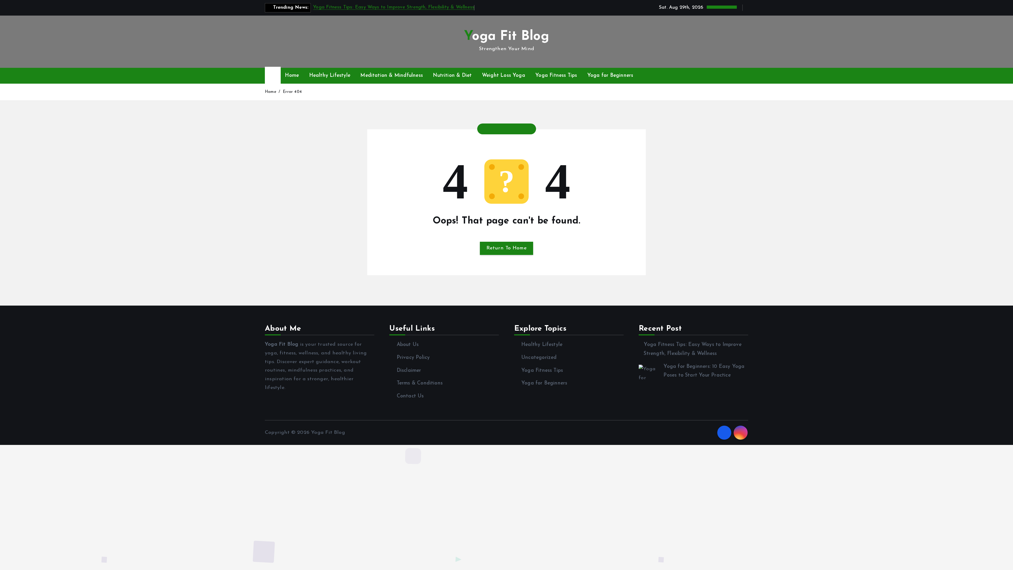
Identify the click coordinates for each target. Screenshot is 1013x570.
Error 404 (292, 92)
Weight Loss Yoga (503, 75)
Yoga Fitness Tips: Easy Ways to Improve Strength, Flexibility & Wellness (393, 7)
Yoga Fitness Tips (556, 75)
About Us (408, 344)
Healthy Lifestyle (329, 75)
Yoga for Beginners (610, 75)
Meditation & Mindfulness (391, 75)
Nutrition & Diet (452, 75)
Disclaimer (409, 370)
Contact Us (410, 396)
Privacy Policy (413, 357)
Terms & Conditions (420, 383)
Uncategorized (539, 357)
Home (292, 75)
